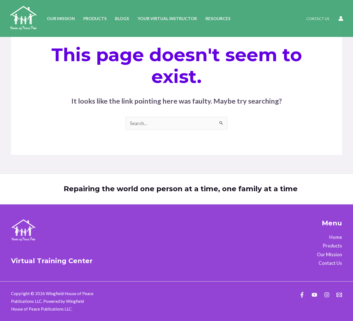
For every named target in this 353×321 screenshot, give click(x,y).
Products (95, 18)
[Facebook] (302, 295)
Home (335, 237)
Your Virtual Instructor (167, 18)
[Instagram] (327, 295)
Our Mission (61, 18)
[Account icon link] (340, 18)
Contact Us (317, 19)
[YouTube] (314, 295)
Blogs (122, 18)
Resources (218, 18)
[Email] (339, 295)
